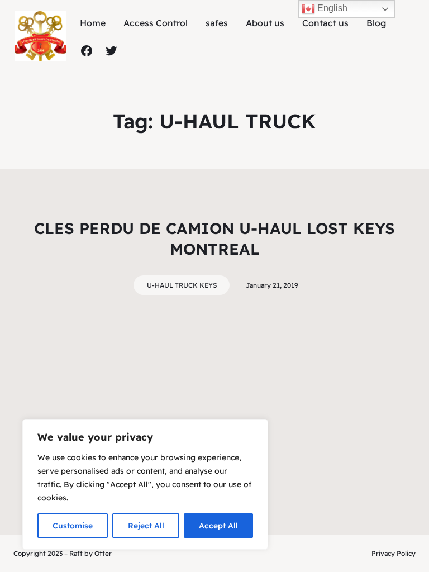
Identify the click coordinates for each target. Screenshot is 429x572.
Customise (73, 526)
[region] (145, 484)
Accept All (218, 526)
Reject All (146, 526)
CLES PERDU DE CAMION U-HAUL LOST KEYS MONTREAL (214, 238)
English (331, 8)
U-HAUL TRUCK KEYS (182, 285)
